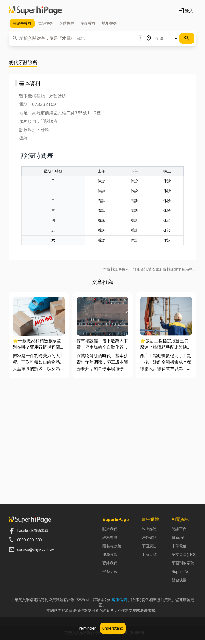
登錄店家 (109, 571)
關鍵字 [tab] (22, 23)
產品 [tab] (88, 23)
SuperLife (180, 571)
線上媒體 (149, 529)
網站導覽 (109, 537)
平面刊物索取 (183, 563)
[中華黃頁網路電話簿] (35, 10)
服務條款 (109, 554)
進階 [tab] (66, 23)
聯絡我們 (109, 563)
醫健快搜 (179, 580)
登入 (185, 10)
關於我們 (109, 529)
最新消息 (179, 537)
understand (112, 628)
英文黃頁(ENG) (184, 554)
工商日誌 (149, 554)
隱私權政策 (111, 546)
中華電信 (179, 546)
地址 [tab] (109, 23)
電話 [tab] (45, 23)
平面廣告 (149, 546)
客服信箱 (119, 599)
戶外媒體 (149, 537)
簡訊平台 (179, 529)
